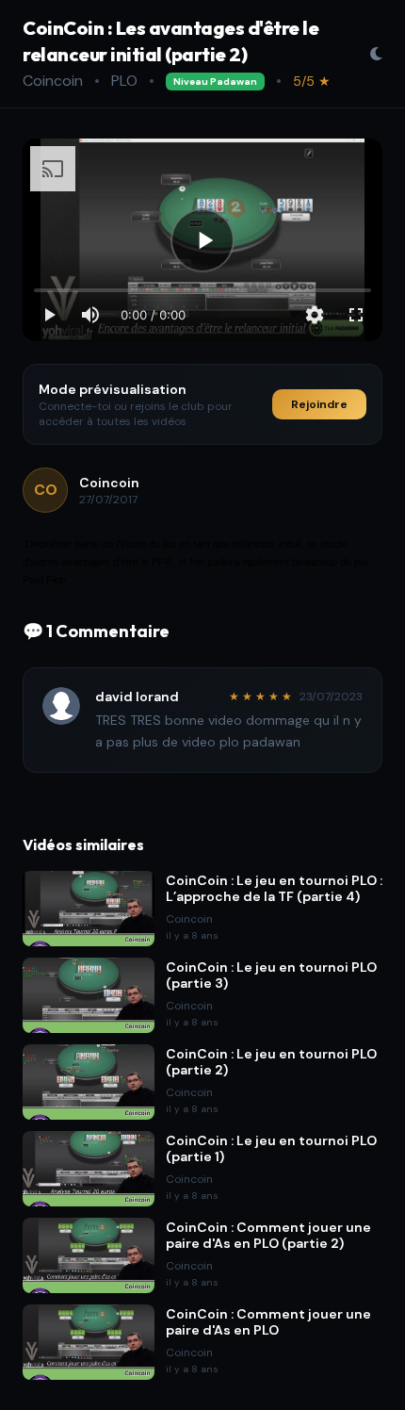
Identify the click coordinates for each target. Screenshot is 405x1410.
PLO (124, 80)
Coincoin (53, 80)
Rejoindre (319, 404)
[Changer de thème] (375, 53)
